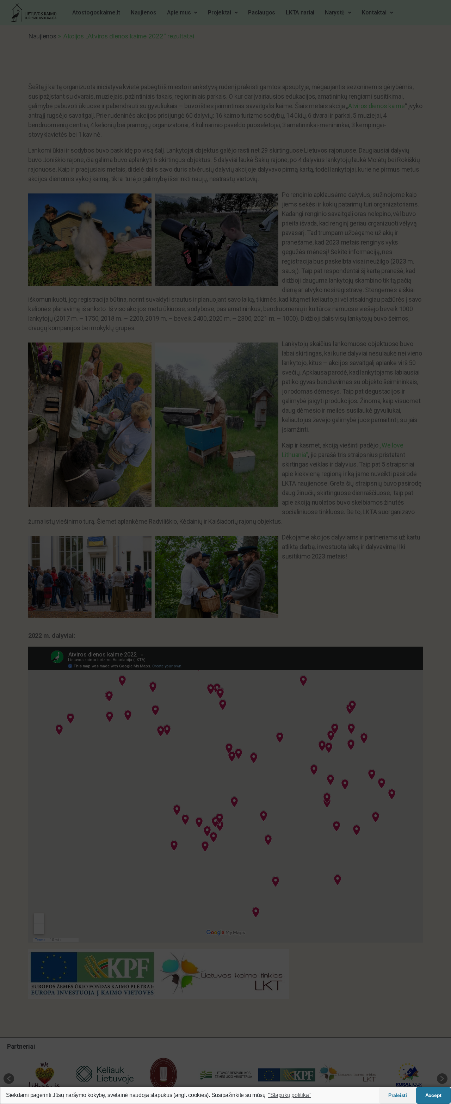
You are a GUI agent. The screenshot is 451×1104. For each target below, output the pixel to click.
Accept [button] (433, 1095)
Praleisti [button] (397, 1095)
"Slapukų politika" (289, 1095)
